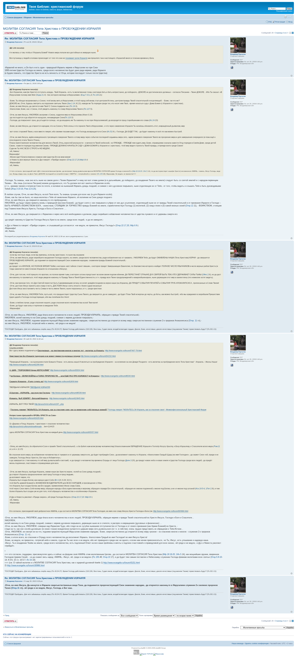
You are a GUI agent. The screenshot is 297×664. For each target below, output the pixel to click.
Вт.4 (57, 480)
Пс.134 (96, 95)
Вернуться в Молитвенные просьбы (19, 627)
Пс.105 (100, 174)
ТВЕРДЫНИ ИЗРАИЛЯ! (40, 387)
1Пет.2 (209, 489)
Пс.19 (72, 106)
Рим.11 (217, 446)
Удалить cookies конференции (257, 643)
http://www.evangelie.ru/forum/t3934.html (67, 370)
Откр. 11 (193, 320)
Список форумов (14, 17)
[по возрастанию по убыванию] (189, 615)
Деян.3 (129, 460)
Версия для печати (285, 16)
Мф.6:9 (83, 160)
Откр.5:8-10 (216, 557)
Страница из (281, 33)
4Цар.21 (40, 95)
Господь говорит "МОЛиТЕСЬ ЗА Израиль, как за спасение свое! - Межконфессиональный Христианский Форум (157, 410)
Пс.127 (87, 109)
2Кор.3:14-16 (17, 189)
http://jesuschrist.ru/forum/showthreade (25, 426)
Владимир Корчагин (14, 42)
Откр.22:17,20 (73, 160)
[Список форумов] (16, 8)
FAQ (270, 22)
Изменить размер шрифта (290, 16)
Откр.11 (15, 588)
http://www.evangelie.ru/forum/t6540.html (118, 376)
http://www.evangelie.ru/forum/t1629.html (26, 418)
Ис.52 (109, 132)
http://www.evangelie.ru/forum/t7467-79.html (123, 351)
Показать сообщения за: (110, 615)
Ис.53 (29, 560)
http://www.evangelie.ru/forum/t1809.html (61, 381)
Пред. (7, 615)
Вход (290, 22)
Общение (28, 17)
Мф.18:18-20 (137, 171)
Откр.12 (189, 205)
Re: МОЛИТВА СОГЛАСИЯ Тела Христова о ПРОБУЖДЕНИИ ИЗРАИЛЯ (49, 38)
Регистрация (280, 22)
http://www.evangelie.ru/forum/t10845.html (66, 398)
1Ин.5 (145, 171)
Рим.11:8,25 (29, 189)
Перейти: (235, 627)
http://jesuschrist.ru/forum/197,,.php (49, 404)
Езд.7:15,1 (85, 95)
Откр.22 (106, 557)
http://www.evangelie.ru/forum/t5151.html (121, 562)
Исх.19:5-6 (200, 489)
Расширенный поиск (284, 11)
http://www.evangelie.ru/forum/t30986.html (170, 511)
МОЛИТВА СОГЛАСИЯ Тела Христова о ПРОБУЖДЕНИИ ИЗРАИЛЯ (52, 28)
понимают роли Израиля (76, 58)
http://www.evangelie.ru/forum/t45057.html (80, 432)
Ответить (7, 32)
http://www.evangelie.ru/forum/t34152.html (98, 356)
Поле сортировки (146, 615)
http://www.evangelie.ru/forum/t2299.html (26, 365)
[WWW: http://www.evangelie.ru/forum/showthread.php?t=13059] (231, 67)
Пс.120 (68, 117)
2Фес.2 (206, 274)
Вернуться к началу (291, 76)
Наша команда (237, 643)
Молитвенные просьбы (43, 17)
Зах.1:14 (71, 103)
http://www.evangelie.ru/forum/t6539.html (69, 393)
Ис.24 (152, 120)
